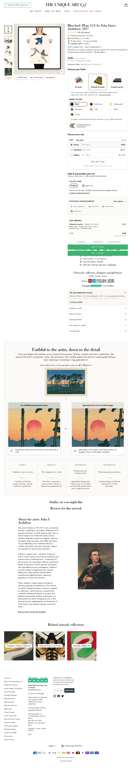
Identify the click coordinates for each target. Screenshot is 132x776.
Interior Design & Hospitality (13, 688)
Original (74, 185)
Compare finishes (105, 95)
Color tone (75, 181)
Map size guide (9, 702)
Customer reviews (9, 722)
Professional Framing (10, 685)
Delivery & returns (75, 314)
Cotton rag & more (10, 715)
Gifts (67, 11)
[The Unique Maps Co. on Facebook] (58, 696)
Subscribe (69, 690)
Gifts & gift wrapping (11, 726)
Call (100, 265)
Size (97, 140)
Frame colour (75, 99)
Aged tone (89, 185)
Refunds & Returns (10, 698)
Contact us (7, 678)
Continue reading (76, 302)
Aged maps (8, 708)
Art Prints (36, 11)
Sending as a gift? (75, 308)
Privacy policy (8, 736)
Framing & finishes (75, 319)
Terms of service (9, 739)
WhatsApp (112, 265)
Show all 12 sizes (97, 162)
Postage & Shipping (10, 695)
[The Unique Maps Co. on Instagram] (54, 696)
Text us (32, 693)
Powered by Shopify (66, 761)
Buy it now (98, 253)
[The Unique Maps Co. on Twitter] (62, 696)
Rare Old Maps (53, 11)
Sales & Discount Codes (12, 719)
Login (29, 734)
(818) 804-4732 (35, 690)
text (104, 265)
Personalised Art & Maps (88, 11)
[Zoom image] (62, 71)
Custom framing (9, 712)
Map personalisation (10, 705)
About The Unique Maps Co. (13, 681)
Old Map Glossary (10, 729)
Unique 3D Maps (9, 692)
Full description (99, 52)
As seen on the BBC (10, 732)
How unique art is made (77, 325)
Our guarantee (74, 331)
